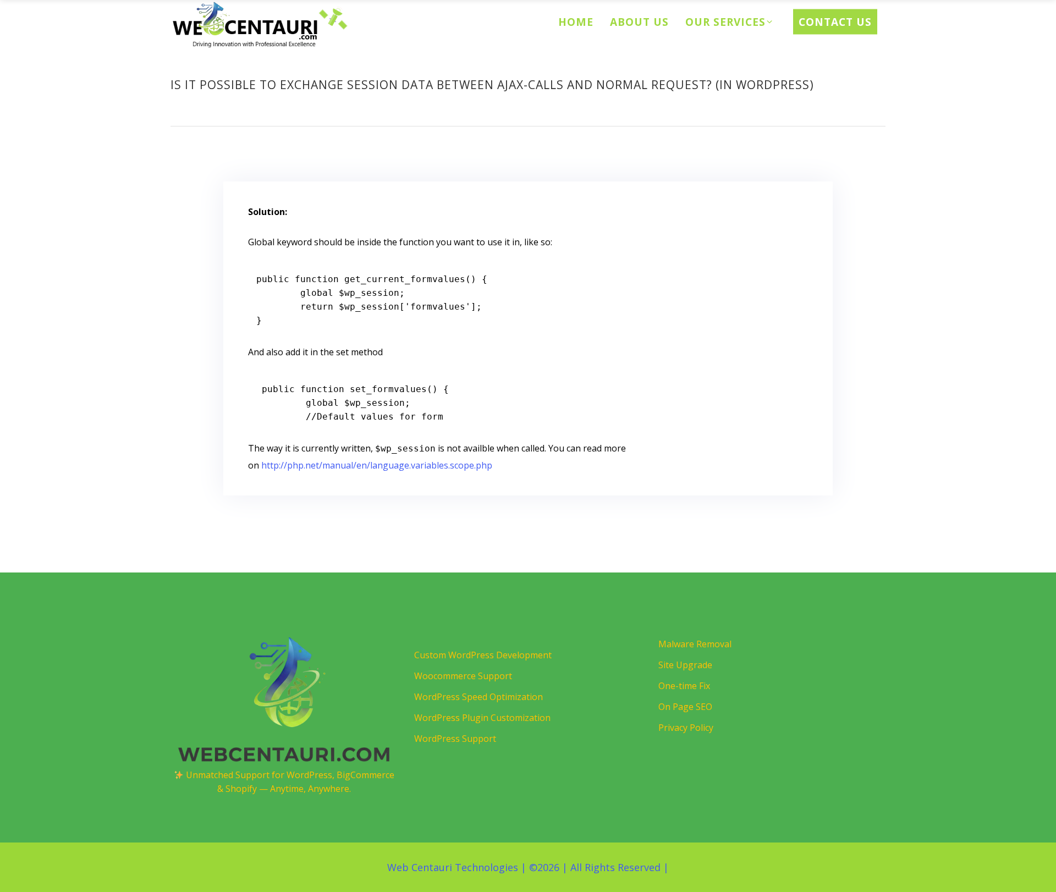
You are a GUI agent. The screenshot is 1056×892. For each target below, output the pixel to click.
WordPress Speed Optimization (478, 697)
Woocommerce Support (463, 676)
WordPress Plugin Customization (482, 718)
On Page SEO (685, 707)
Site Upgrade (685, 665)
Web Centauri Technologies (452, 867)
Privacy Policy (685, 728)
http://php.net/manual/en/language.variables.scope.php (376, 465)
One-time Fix (684, 686)
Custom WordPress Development (483, 655)
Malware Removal (695, 644)
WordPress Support (455, 739)
